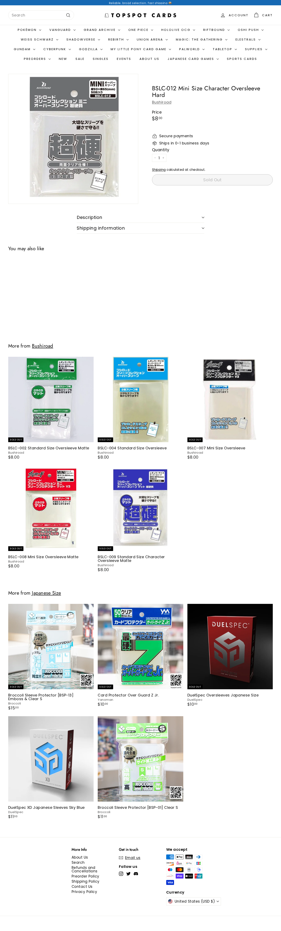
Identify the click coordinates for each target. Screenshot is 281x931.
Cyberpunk (55, 49)
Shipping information (101, 228)
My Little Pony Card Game (139, 49)
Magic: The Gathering (200, 39)
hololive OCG (176, 30)
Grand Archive (100, 30)
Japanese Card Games (192, 59)
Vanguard (60, 30)
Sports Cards (242, 59)
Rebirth (116, 39)
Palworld (190, 49)
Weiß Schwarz (38, 39)
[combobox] (41, 15)
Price (157, 112)
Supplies (254, 49)
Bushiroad (161, 102)
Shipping (159, 169)
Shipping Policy (86, 881)
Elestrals (246, 39)
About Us (149, 59)
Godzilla (89, 49)
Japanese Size (46, 592)
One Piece (139, 30)
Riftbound (214, 30)
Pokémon (28, 30)
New (63, 59)
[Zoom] (73, 139)
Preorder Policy (85, 876)
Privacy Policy (84, 891)
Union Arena (151, 39)
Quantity (161, 150)
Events (124, 59)
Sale (80, 59)
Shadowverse (81, 39)
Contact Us (82, 886)
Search (78, 862)
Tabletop (223, 49)
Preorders (36, 59)
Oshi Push (249, 30)
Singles (101, 59)
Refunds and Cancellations (85, 869)
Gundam (23, 49)
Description (89, 217)
